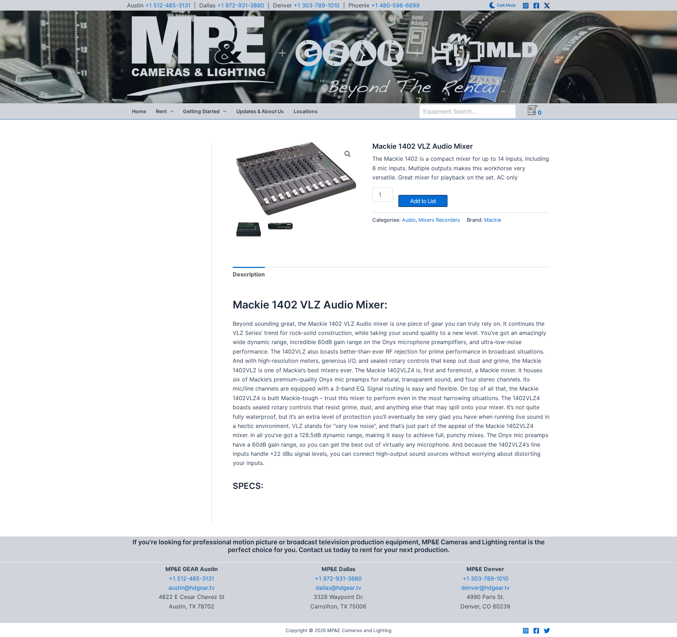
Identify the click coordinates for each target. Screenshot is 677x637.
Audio (409, 220)
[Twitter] (547, 630)
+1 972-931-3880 (240, 5)
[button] (170, 111)
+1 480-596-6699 (395, 5)
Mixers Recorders (439, 220)
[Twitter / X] (547, 5)
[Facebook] (536, 5)
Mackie (492, 220)
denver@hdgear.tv (485, 587)
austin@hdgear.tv (192, 587)
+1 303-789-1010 (317, 5)
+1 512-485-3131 (167, 5)
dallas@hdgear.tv (338, 587)
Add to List (423, 200)
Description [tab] (249, 274)
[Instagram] (526, 5)
